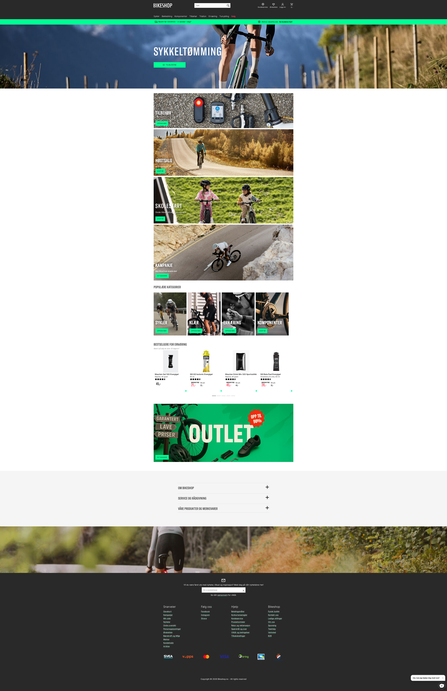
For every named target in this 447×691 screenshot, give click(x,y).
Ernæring (213, 16)
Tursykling (224, 16)
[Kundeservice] (263, 4)
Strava (204, 618)
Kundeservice (237, 618)
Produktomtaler (238, 622)
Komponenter (180, 16)
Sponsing (272, 625)
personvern (223, 595)
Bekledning (167, 16)
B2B (270, 636)
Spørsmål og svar (239, 629)
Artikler (166, 646)
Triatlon (202, 16)
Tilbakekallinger (238, 636)
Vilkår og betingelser (240, 632)
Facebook (205, 611)
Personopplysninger (172, 629)
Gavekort (167, 611)
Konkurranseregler (239, 615)
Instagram (205, 615)
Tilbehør (193, 16)
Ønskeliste (167, 632)
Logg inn (282, 7)
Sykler (156, 16)
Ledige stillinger (275, 618)
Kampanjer (168, 615)
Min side (167, 618)
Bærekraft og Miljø (171, 636)
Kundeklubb (168, 643)
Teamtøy (272, 629)
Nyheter (166, 622)
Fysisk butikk (273, 611)
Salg (233, 16)
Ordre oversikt (169, 625)
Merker (166, 639)
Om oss (271, 622)
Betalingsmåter (237, 611)
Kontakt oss (273, 615)
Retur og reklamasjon (240, 625)
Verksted (272, 632)
